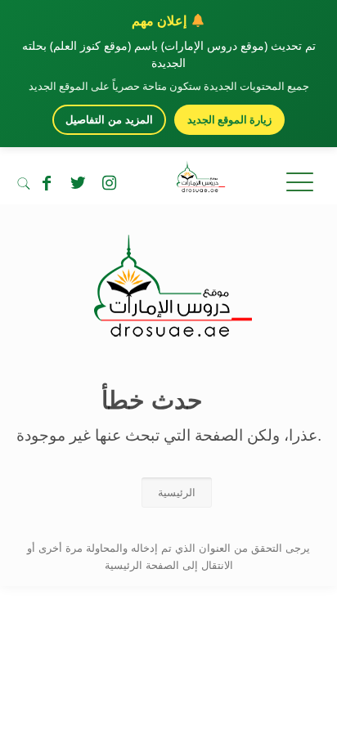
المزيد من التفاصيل (109, 120)
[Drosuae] (169, 329)
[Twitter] (77, 183)
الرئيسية (176, 492)
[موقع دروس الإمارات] (168, 179)
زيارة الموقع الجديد (229, 119)
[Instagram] (108, 183)
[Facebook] (46, 183)
